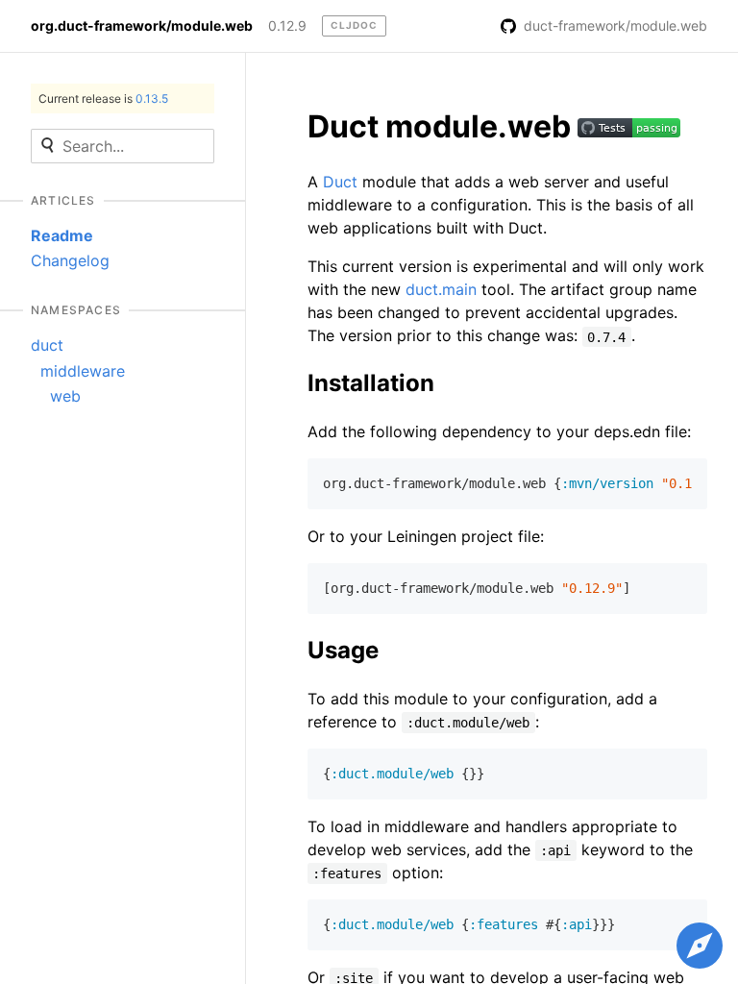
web (65, 396)
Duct (340, 181)
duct (47, 345)
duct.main (441, 289)
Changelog (70, 260)
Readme (62, 235)
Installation (371, 383)
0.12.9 (287, 26)
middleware (82, 371)
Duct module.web (443, 126)
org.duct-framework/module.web (142, 26)
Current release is (103, 98)
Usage (343, 650)
